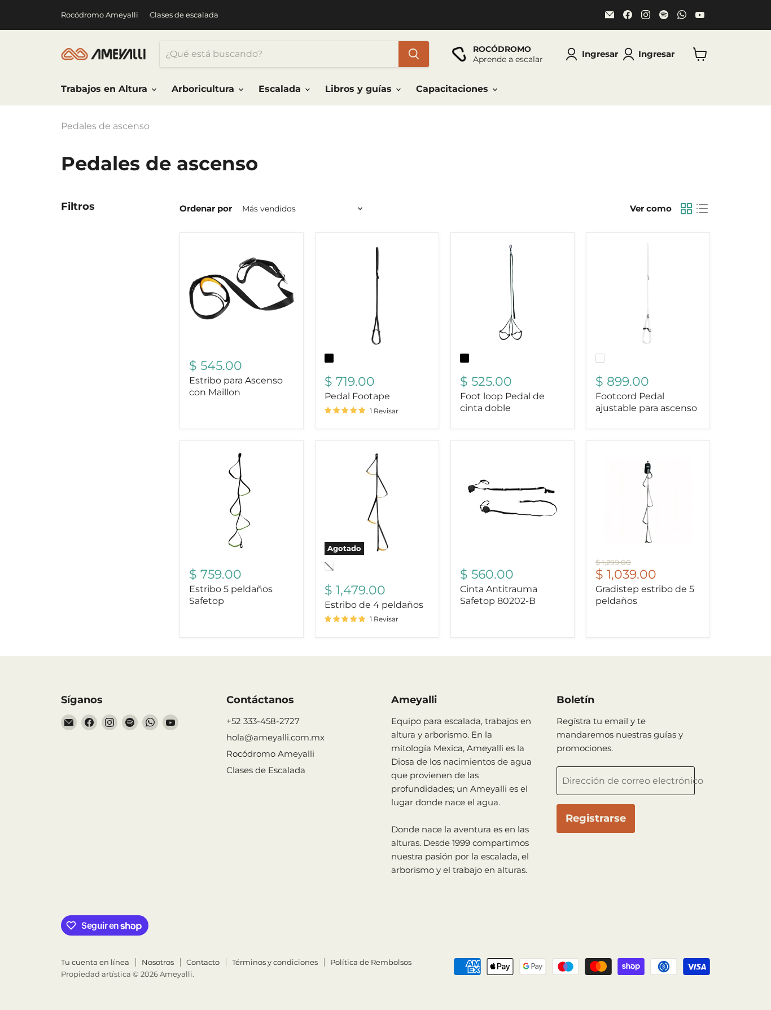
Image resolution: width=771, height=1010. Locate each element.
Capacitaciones (453, 88)
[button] (651, 54)
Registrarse (596, 818)
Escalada (281, 88)
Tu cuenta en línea (95, 962)
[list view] (702, 209)
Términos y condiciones (275, 962)
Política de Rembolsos (370, 962)
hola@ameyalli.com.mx (275, 737)
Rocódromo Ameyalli (99, 15)
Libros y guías (360, 88)
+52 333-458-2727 (263, 721)
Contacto (203, 962)
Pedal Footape (357, 396)
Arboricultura (204, 88)
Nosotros (158, 962)
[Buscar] (413, 54)
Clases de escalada (184, 15)
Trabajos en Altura (105, 88)
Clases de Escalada (265, 770)
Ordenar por (205, 208)
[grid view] (686, 209)
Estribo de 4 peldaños (374, 604)
